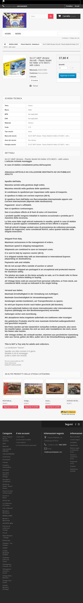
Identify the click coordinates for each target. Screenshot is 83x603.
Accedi (77, 6)
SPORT (5, 548)
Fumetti (5, 462)
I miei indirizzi (21, 442)
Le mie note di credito (23, 439)
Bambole (6, 446)
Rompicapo (6, 540)
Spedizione (74, 445)
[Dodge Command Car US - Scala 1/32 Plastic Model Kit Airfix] (33, 388)
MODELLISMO (7, 516)
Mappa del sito (74, 38)
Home (8, 33)
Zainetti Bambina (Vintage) (6, 587)
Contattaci (69, 6)
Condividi (35, 80)
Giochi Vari (6, 500)
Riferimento (33, 70)
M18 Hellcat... (7, 401)
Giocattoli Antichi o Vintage (6, 475)
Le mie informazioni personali (26, 445)
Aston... (48, 401)
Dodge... (27, 401)
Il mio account (23, 433)
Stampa (35, 86)
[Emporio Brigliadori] (14, 20)
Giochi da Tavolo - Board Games (7, 486)
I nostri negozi (75, 439)
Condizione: (34, 73)
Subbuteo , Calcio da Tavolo (6, 559)
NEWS (18, 33)
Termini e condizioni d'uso (73, 457)
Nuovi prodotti (75, 437)
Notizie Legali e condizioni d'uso (74, 450)
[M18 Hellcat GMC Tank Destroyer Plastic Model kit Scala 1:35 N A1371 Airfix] (12, 388)
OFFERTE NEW (8, 523)
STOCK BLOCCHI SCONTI (6, 553)
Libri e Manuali (8, 508)
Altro (4, 443)
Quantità (61, 64)
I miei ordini (20, 437)
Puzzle (5, 533)
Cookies (73, 466)
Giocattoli (6, 470)
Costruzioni (6, 457)
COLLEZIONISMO (8, 454)
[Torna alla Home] (5, 44)
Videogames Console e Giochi (7, 571)
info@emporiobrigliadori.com (53, 452)
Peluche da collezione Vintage (6, 528)
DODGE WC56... (73, 401)
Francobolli (6, 459)
